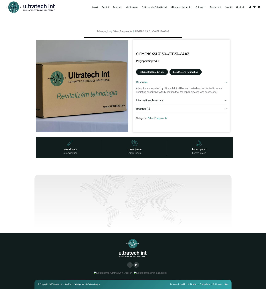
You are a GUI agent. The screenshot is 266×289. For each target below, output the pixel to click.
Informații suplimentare (149, 100)
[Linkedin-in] (136, 265)
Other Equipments (122, 31)
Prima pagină (104, 31)
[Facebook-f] (130, 265)
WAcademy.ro (94, 284)
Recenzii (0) (143, 108)
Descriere (142, 82)
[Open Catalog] (205, 7)
